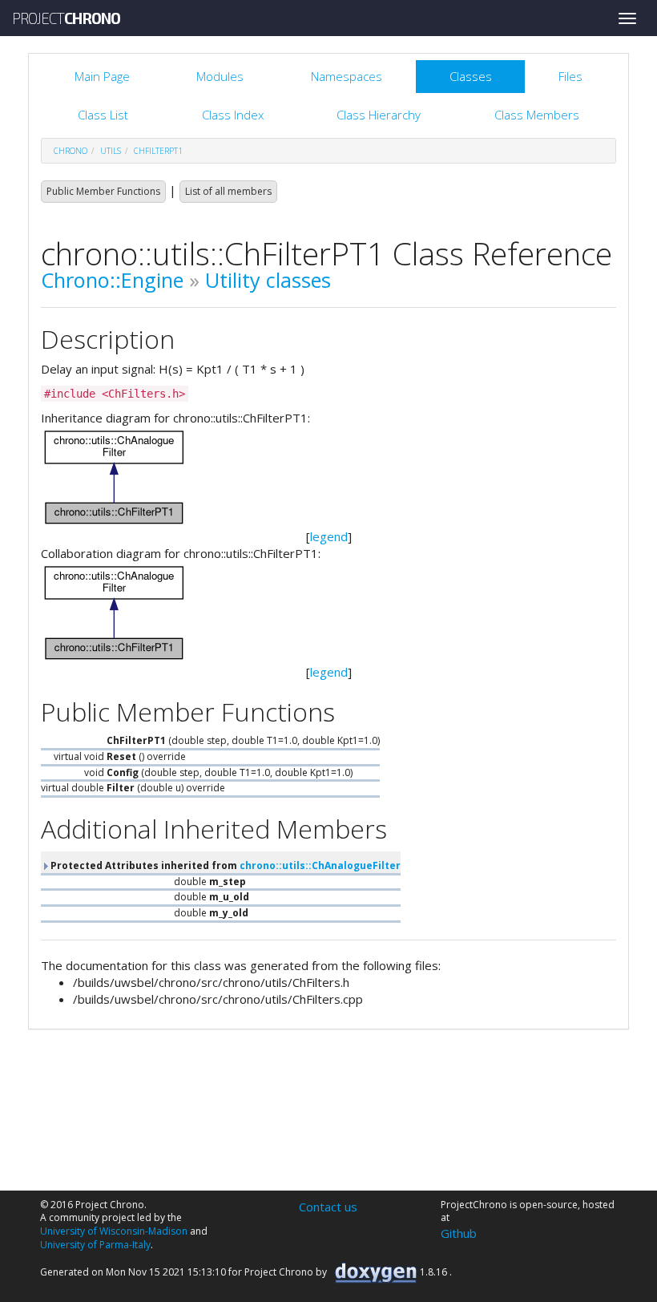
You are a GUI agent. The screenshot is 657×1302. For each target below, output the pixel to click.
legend (329, 536)
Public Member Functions (103, 191)
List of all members (228, 191)
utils (110, 150)
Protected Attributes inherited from (224, 865)
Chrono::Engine (112, 279)
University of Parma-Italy (95, 1244)
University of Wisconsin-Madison (113, 1231)
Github (459, 1233)
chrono (70, 150)
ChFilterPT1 (158, 150)
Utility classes (268, 279)
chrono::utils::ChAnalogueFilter (320, 865)
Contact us (328, 1207)
